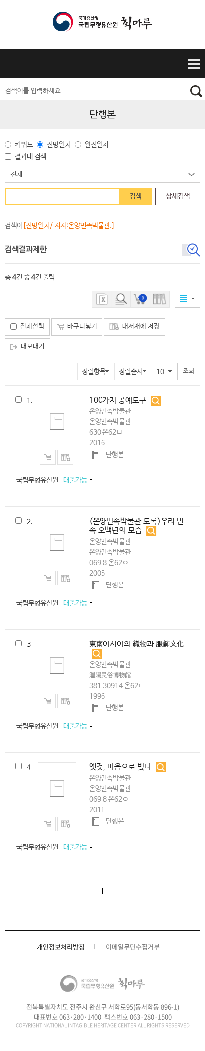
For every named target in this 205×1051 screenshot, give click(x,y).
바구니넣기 (82, 326)
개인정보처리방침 (61, 947)
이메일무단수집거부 (133, 947)
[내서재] (159, 299)
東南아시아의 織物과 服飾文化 (136, 644)
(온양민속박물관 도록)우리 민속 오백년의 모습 (136, 526)
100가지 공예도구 (117, 400)
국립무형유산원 (51, 480)
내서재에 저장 (141, 326)
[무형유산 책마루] (102, 25)
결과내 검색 (30, 157)
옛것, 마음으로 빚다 (120, 767)
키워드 (24, 145)
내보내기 (33, 346)
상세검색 (178, 196)
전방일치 (59, 145)
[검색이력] (120, 299)
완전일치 (96, 145)
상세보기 (156, 401)
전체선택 (32, 326)
